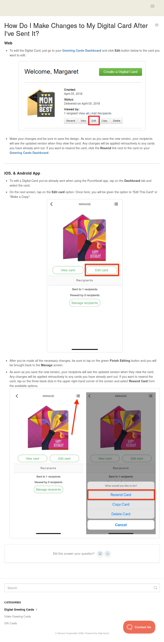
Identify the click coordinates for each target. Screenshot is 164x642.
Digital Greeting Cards (19, 609)
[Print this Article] (156, 25)
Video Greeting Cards (17, 616)
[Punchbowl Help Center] (21, 8)
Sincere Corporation (67, 633)
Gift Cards (10, 623)
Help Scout (103, 633)
